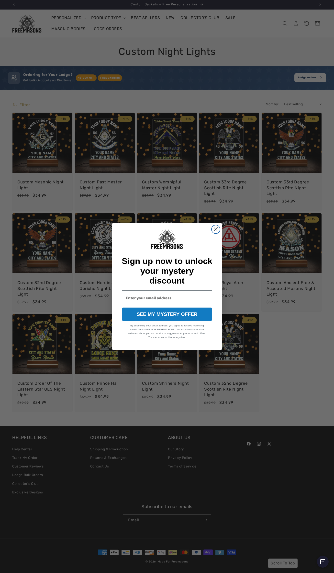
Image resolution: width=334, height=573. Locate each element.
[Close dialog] (216, 229)
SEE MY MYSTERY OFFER (167, 314)
